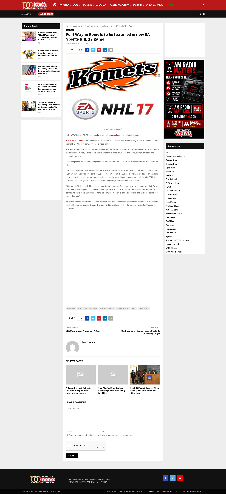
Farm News (171, 168)
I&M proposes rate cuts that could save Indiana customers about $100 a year (48, 88)
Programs (86, 5)
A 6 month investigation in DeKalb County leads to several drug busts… (78, 390)
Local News (70, 30)
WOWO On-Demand (174, 252)
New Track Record (174, 214)
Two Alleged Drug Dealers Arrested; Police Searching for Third (111, 390)
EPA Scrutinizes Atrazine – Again (83, 331)
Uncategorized (172, 244)
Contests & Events (119, 5)
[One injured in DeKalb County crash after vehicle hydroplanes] (29, 54)
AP (167, 152)
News (75, 5)
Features (170, 175)
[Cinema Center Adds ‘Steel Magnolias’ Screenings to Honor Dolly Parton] (29, 36)
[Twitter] (173, 478)
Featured (170, 172)
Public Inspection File (194, 491)
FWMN (168, 187)
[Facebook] (165, 478)
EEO (158, 491)
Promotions (171, 229)
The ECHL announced (75, 140)
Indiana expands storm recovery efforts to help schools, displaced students (49, 70)
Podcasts (170, 225)
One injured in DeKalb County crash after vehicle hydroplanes (48, 53)
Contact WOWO (111, 491)
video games (143, 308)
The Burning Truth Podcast (177, 240)
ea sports (71, 308)
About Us (137, 5)
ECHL (79, 308)
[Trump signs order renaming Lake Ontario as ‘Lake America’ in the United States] (29, 106)
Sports (169, 236)
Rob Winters (171, 233)
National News (172, 210)
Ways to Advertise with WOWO (130, 491)
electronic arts (91, 308)
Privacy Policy (167, 491)
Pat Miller (170, 221)
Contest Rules (149, 491)
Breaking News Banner (175, 156)
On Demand (100, 5)
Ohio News (170, 217)
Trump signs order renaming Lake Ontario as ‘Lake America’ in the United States (49, 106)
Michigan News (172, 206)
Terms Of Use (180, 491)
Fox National (171, 179)
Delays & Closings (154, 5)
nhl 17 (134, 308)
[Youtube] (180, 478)
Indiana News (171, 198)
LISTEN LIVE (63, 5)
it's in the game (123, 308)
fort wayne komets (107, 308)
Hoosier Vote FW (173, 191)
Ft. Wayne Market (173, 183)
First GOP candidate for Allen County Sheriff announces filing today (144, 390)
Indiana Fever (172, 194)
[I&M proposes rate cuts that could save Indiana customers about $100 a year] (29, 88)
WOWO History (172, 248)
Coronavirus (171, 160)
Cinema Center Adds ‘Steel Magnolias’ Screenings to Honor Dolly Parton (48, 36)
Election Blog (171, 164)
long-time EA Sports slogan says (111, 135)
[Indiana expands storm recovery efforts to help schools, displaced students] (29, 70)
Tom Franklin (72, 43)
